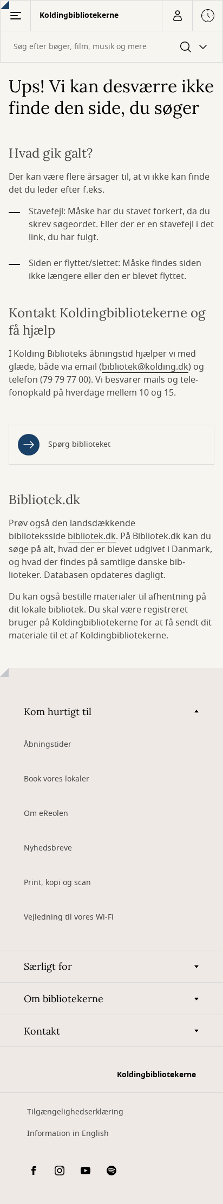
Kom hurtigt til (57, 711)
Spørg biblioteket (79, 444)
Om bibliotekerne (63, 998)
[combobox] (111, 46)
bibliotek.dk (92, 536)
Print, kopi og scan (57, 882)
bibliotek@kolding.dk (145, 366)
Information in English (68, 1133)
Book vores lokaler (56, 779)
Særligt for (48, 966)
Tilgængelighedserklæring (75, 1112)
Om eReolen (46, 813)
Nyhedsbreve (48, 848)
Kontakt (42, 1031)
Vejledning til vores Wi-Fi (69, 917)
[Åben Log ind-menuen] (177, 16)
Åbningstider (47, 744)
